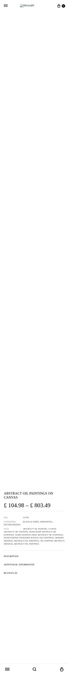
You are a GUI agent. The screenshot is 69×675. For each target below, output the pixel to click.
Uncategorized (12, 525)
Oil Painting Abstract (52, 541)
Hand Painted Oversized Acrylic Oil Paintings (29, 538)
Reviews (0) (10, 573)
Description (11, 556)
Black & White (31, 522)
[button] (7, 669)
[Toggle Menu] (6, 6)
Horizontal (46, 522)
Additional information (19, 564)
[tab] (34, 556)
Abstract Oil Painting (35, 529)
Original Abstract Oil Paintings (21, 544)
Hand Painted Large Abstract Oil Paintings (39, 535)
